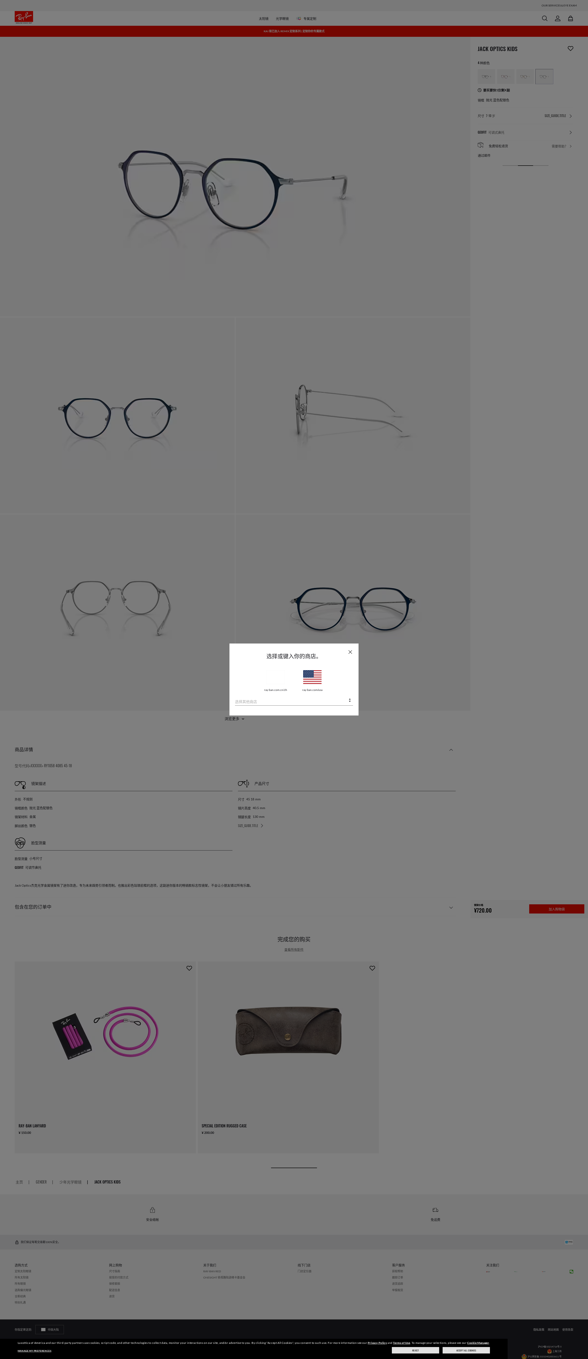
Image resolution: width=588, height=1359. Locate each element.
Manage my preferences (34, 1350)
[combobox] (294, 701)
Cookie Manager (478, 1343)
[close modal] (350, 652)
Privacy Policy (377, 1343)
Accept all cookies (466, 1350)
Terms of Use (401, 1343)
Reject (415, 1350)
